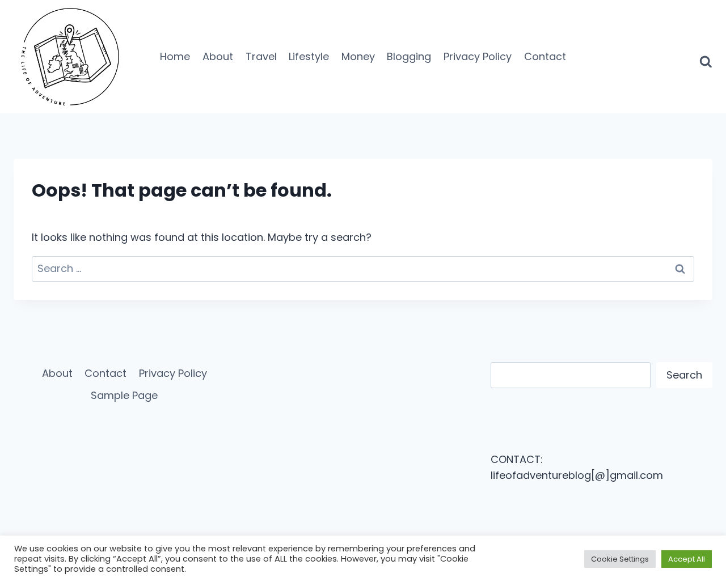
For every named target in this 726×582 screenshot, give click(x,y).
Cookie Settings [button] (620, 559)
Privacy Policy (478, 56)
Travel (261, 56)
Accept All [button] (686, 559)
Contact (545, 56)
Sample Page (124, 395)
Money (358, 56)
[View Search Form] (705, 57)
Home (175, 56)
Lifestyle (309, 56)
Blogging (409, 56)
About (217, 56)
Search (684, 375)
